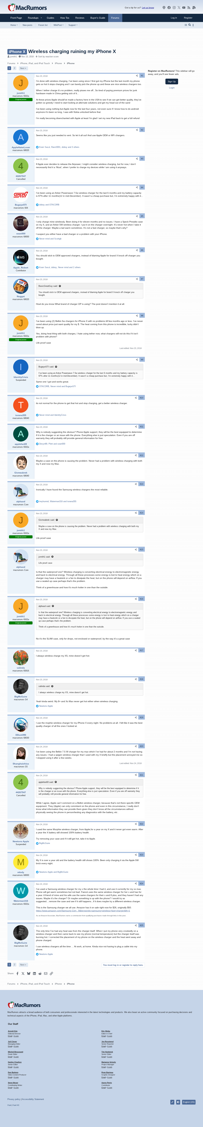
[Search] (189, 25)
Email (10, 1036)
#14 (141, 513)
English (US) (189, 1102)
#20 (141, 746)
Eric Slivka (106, 1031)
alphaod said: (45, 606)
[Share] (136, 76)
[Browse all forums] (185, 25)
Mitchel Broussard (15, 1052)
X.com (16, 1036)
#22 (141, 824)
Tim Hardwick (107, 1052)
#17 (141, 650)
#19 (141, 717)
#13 (141, 484)
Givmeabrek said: (47, 520)
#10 (141, 398)
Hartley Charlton (15, 1062)
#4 (142, 187)
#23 (141, 855)
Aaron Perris (107, 1083)
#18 (141, 679)
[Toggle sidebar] (194, 25)
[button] (32, 18)
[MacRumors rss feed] (188, 7)
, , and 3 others (59, 147)
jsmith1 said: (44, 557)
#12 (141, 455)
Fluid (9, 1105)
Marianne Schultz (109, 1062)
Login (172, 87)
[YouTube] (183, 7)
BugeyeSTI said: (46, 367)
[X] (179, 7)
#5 (142, 216)
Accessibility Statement (33, 1099)
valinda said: (44, 686)
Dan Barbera (13, 1072)
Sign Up (172, 81)
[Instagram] (174, 7)
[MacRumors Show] (164, 7)
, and (57, 386)
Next (22, 68)
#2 (142, 130)
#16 (141, 599)
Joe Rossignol (108, 1041)
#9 (142, 360)
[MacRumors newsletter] (194, 7)
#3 (142, 159)
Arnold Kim (12, 1031)
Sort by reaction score (48, 56)
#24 (141, 884)
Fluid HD (16, 1105)
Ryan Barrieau (107, 1072)
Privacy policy (13, 1099)
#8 (142, 316)
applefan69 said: (46, 782)
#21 (141, 775)
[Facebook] (169, 7)
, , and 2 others (60, 267)
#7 (142, 279)
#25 (141, 925)
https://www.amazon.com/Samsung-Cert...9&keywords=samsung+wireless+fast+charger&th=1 (83, 910)
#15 (141, 549)
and (49, 204)
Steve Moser (13, 1083)
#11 (141, 427)
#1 (142, 76)
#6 (142, 250)
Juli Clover (12, 1041)
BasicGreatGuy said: (48, 286)
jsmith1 (13, 56)
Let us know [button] (148, 7)
